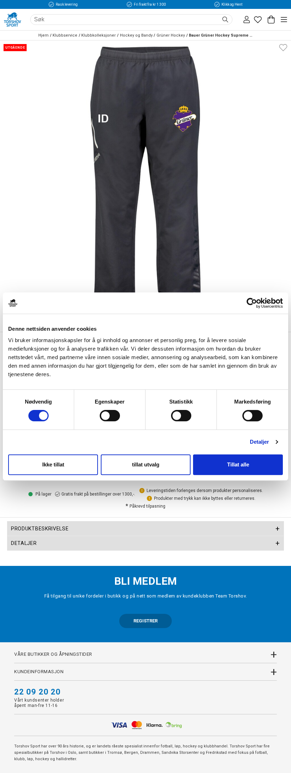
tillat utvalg (145, 464)
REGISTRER (145, 620)
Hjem (43, 35)
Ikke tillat (53, 464)
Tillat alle (238, 464)
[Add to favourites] (283, 46)
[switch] (110, 415)
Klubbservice (65, 35)
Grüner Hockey (171, 35)
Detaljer (259, 442)
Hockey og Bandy (136, 35)
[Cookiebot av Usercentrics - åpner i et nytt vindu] (252, 303)
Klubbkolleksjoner (98, 35)
